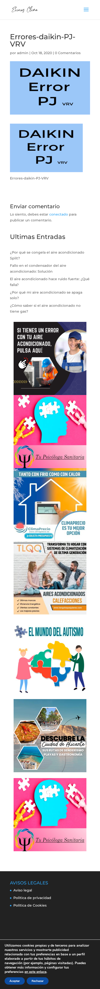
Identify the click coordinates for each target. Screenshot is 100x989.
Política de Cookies (30, 905)
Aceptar (14, 981)
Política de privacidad (32, 898)
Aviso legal (22, 890)
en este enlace (35, 972)
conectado (58, 214)
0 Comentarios (68, 53)
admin (22, 53)
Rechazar (38, 981)
